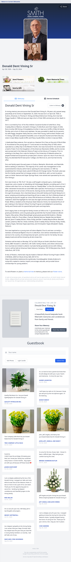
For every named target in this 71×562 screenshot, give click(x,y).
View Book (39, 309)
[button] (18, 380)
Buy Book (49, 309)
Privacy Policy (30, 554)
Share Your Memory (59, 330)
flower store (57, 272)
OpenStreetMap (37, 557)
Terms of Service (40, 554)
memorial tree (29, 272)
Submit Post (60, 360)
